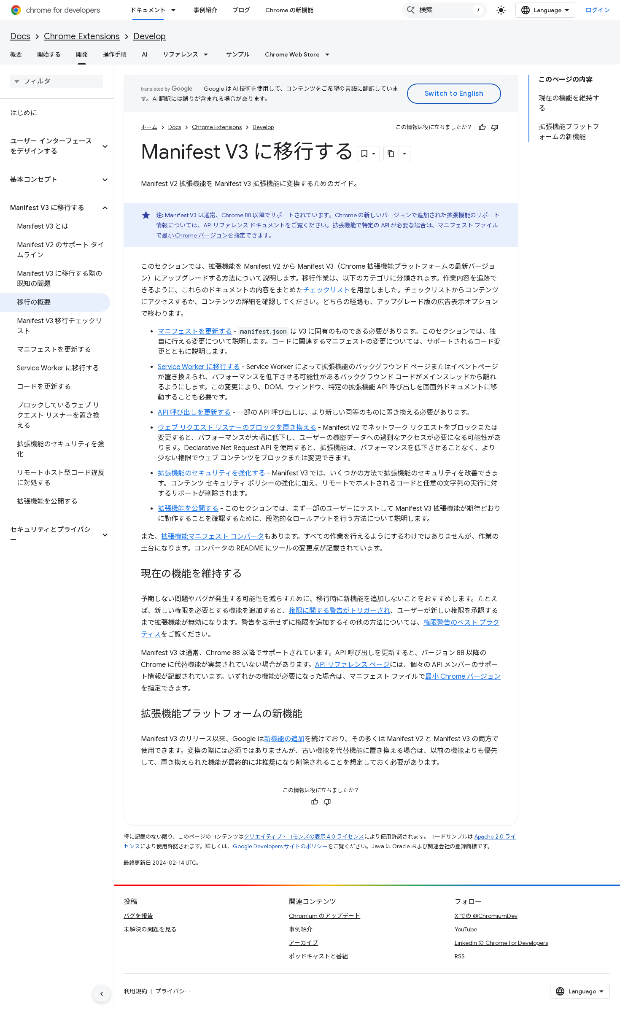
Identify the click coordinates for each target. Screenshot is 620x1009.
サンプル (238, 54)
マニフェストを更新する (195, 331)
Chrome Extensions (82, 36)
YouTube (466, 929)
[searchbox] (56, 81)
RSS (460, 956)
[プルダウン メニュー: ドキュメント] (176, 10)
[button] (50, 146)
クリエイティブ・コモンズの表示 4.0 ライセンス (304, 836)
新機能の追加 (284, 739)
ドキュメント (148, 10)
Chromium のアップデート (324, 916)
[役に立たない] (494, 127)
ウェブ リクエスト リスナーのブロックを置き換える (237, 428)
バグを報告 (138, 916)
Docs (20, 36)
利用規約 (135, 991)
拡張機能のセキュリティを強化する (211, 473)
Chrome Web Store (292, 54)
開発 (82, 54)
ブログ (241, 10)
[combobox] (444, 10)
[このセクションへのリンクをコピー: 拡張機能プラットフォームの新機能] (310, 715)
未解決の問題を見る (150, 929)
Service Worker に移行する (199, 367)
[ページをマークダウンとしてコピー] (391, 153)
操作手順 (115, 54)
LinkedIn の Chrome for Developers (501, 943)
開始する (49, 54)
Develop (149, 36)
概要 (16, 54)
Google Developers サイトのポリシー (280, 846)
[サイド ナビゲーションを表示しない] (101, 993)
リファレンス (180, 54)
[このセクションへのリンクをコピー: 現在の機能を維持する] (250, 574)
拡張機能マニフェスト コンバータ (212, 536)
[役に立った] (482, 127)
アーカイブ (303, 943)
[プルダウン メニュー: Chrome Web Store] (330, 54)
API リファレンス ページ (352, 665)
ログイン (597, 10)
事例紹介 (205, 10)
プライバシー (173, 991)
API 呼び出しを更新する (194, 412)
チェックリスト (326, 290)
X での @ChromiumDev (486, 916)
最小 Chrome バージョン (195, 235)
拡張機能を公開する (188, 509)
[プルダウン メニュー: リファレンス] (208, 54)
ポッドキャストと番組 (318, 956)
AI (145, 54)
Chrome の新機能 (289, 10)
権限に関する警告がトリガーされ (339, 611)
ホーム (149, 127)
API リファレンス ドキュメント (244, 225)
